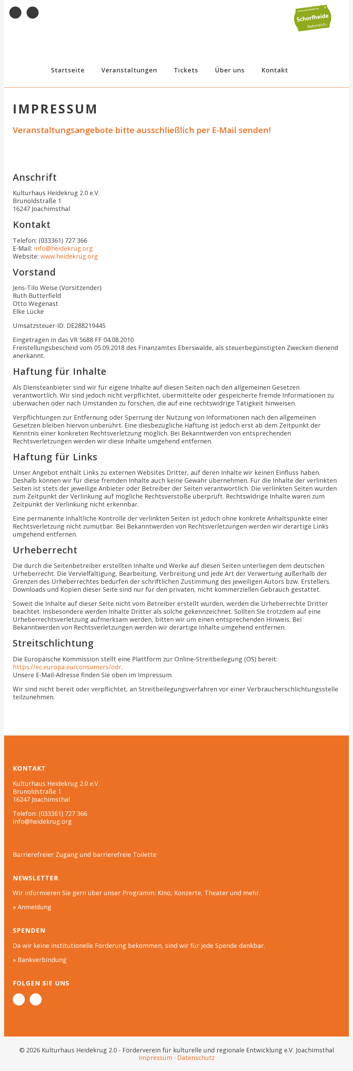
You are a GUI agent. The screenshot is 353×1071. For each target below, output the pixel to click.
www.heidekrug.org (69, 256)
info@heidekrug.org (63, 248)
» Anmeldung (32, 907)
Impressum (155, 1057)
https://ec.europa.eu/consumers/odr (67, 667)
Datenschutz (196, 1057)
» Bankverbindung (40, 959)
